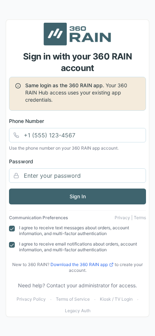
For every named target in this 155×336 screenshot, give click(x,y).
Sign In (78, 196)
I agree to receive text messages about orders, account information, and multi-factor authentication (74, 230)
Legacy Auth (77, 310)
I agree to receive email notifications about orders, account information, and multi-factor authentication (78, 247)
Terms (140, 217)
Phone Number (26, 121)
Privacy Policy (31, 299)
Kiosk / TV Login (116, 299)
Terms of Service (73, 299)
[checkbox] (12, 228)
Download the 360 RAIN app (79, 264)
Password (21, 161)
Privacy (122, 217)
